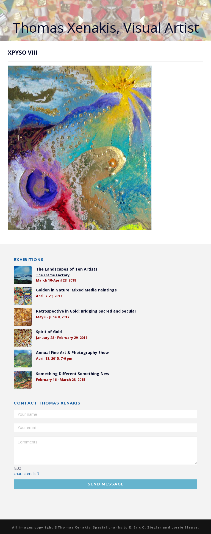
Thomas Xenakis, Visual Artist (106, 27)
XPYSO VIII (22, 52)
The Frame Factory (53, 275)
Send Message (106, 484)
